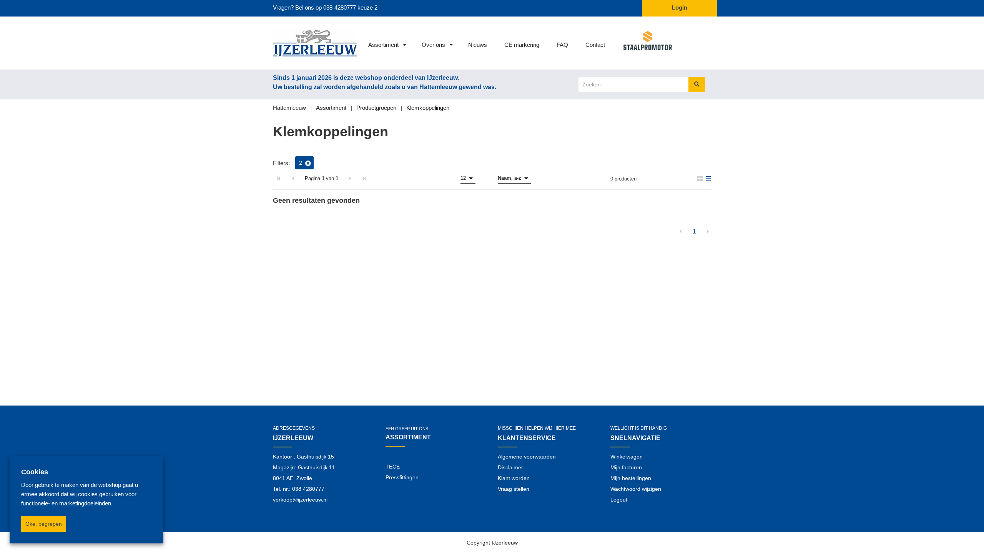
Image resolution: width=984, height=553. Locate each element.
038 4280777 (308, 489)
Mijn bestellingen (630, 478)
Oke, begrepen (43, 524)
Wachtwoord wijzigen (635, 489)
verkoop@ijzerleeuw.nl (300, 500)
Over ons (433, 44)
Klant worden (514, 478)
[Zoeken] (696, 84)
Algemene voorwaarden (527, 457)
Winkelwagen (626, 457)
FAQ (562, 44)
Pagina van (321, 178)
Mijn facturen (626, 467)
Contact (595, 44)
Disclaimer (510, 467)
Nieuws (477, 44)
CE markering (521, 44)
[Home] (304, 43)
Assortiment (383, 44)
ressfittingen (404, 477)
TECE (393, 467)
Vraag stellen (513, 489)
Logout (618, 500)
